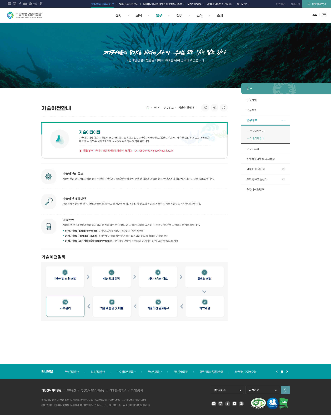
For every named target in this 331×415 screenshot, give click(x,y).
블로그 (9, 4)
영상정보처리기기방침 (92, 390)
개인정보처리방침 (51, 390)
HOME (147, 107)
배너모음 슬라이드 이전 (276, 371)
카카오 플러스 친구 (30, 4)
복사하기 (214, 107)
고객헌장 (71, 390)
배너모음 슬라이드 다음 (287, 371)
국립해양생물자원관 (24, 15)
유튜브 (25, 4)
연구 (156, 108)
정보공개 (295, 4)
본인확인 (280, 4)
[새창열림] (258, 408)
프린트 (223, 107)
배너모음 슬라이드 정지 (281, 371)
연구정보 (169, 108)
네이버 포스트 (40, 4)
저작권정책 (137, 390)
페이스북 (19, 4)
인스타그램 (14, 4)
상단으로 (285, 390)
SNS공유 (205, 107)
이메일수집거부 (117, 390)
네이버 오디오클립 (35, 4)
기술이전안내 (186, 108)
